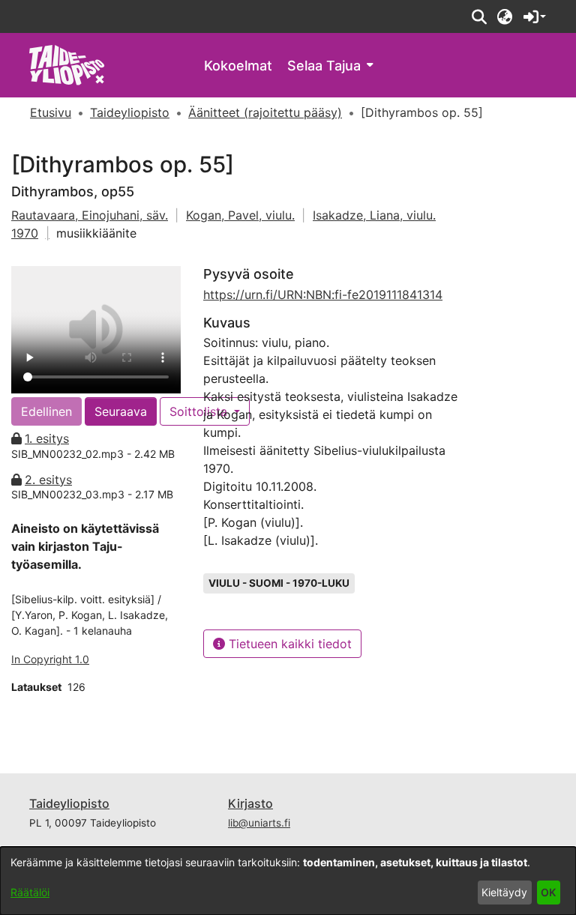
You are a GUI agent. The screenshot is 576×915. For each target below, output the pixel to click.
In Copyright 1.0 (50, 659)
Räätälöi (30, 892)
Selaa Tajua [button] (324, 65)
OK (548, 892)
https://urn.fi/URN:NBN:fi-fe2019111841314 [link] (322, 294)
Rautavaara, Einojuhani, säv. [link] (89, 215)
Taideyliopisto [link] (130, 112)
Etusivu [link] (50, 112)
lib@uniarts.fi (259, 823)
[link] (67, 64)
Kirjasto (250, 803)
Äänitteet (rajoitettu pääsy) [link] (265, 112)
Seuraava (120, 411)
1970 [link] (24, 233)
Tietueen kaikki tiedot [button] (288, 643)
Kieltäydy (504, 892)
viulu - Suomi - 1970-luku (279, 583)
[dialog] (288, 881)
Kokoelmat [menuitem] (238, 65)
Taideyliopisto (69, 803)
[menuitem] (330, 65)
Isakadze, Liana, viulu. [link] (374, 215)
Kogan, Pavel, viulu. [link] (240, 215)
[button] (479, 16)
